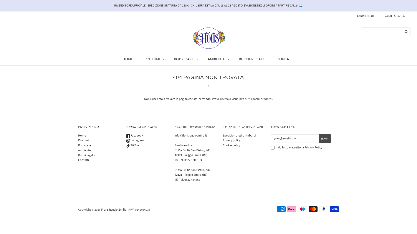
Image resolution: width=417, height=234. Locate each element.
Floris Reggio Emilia (113, 210)
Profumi (152, 59)
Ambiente (216, 59)
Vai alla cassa (395, 16)
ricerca (224, 99)
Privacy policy (232, 140)
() (366, 16)
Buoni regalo (252, 59)
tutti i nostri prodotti (258, 99)
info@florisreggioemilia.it (191, 135)
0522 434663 (192, 180)
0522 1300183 (193, 160)
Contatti (285, 59)
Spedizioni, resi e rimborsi (239, 135)
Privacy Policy (313, 147)
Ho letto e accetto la (300, 148)
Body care (184, 59)
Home (127, 59)
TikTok (134, 145)
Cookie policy (231, 145)
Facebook (136, 135)
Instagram (137, 140)
